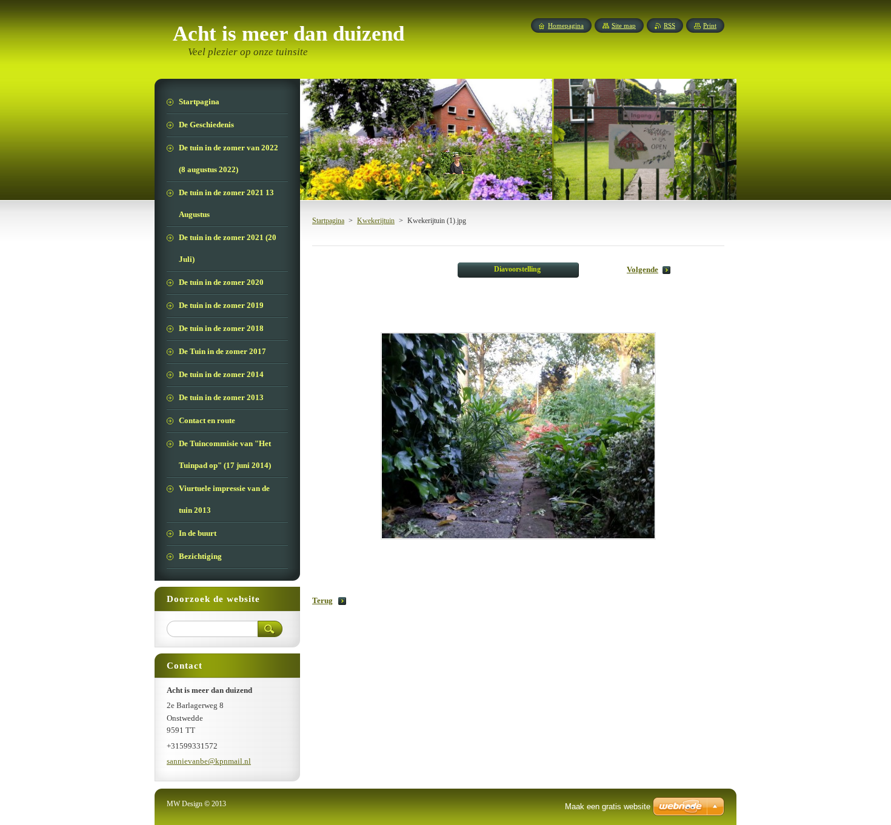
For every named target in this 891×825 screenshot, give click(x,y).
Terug (322, 600)
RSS (669, 25)
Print (709, 25)
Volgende (642, 270)
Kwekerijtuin (376, 220)
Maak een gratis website (607, 806)
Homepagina (566, 25)
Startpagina (328, 220)
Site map (624, 25)
